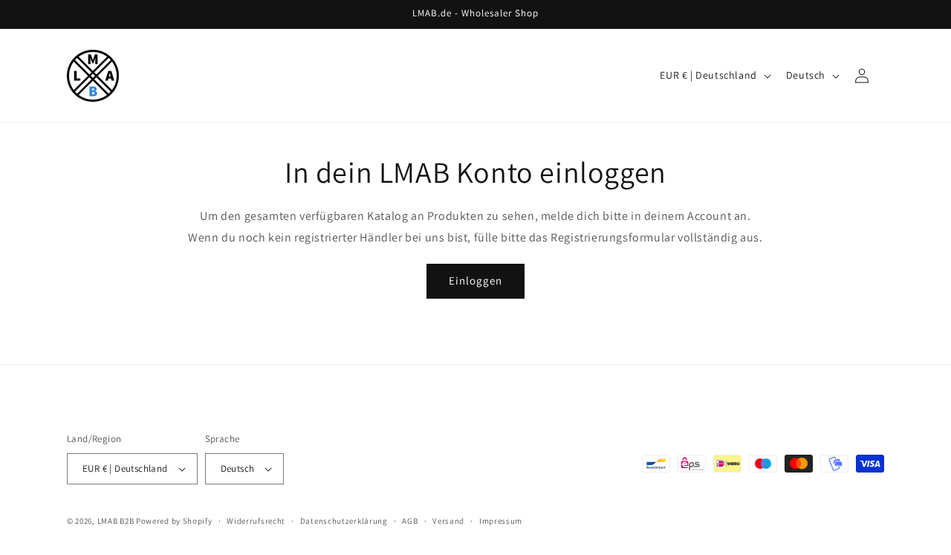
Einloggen (475, 280)
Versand (448, 521)
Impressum (500, 521)
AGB (410, 521)
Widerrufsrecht (256, 521)
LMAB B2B (115, 521)
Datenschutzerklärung (344, 521)
